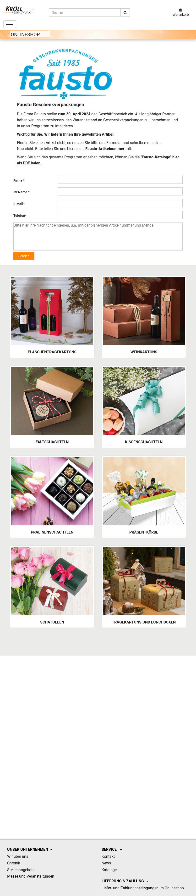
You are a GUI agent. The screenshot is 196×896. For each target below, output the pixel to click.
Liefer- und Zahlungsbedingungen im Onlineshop (143, 888)
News (106, 863)
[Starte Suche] (125, 12)
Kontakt (108, 856)
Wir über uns (17, 856)
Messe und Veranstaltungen (30, 876)
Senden (23, 256)
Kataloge (109, 870)
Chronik (13, 863)
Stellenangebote (20, 870)
